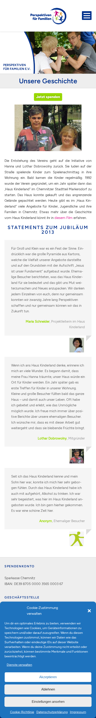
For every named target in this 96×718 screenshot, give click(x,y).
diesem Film (63, 218)
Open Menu (87, 15)
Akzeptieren (48, 677)
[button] (89, 611)
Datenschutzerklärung (52, 712)
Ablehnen (48, 689)
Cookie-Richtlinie (22, 712)
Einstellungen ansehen (48, 701)
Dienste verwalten (19, 665)
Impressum (78, 712)
